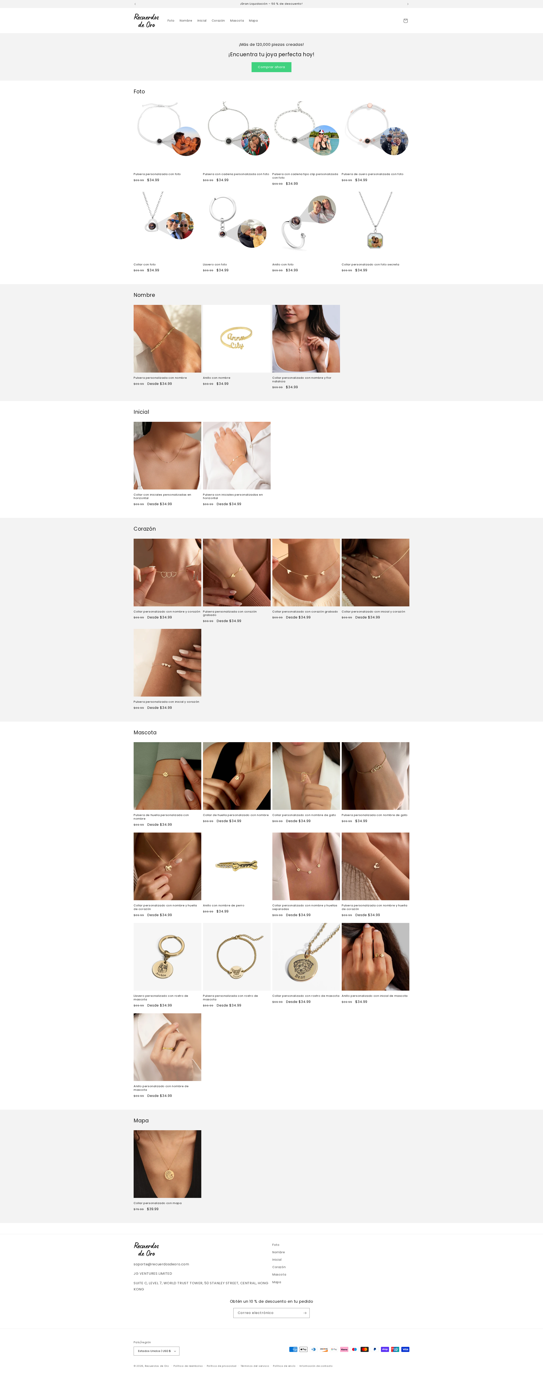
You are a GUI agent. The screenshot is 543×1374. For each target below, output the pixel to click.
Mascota (279, 1274)
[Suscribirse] (304, 1313)
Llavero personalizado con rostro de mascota (161, 997)
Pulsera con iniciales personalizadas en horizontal (233, 496)
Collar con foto (145, 264)
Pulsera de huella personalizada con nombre (161, 817)
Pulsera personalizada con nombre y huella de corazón (374, 907)
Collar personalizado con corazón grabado (305, 612)
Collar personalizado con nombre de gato (304, 815)
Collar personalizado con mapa (158, 1203)
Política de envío (284, 1366)
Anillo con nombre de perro (224, 905)
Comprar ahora (271, 67)
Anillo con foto (283, 264)
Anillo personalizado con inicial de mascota (375, 996)
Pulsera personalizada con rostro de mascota (230, 997)
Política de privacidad (222, 1366)
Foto (275, 1245)
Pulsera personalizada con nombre (160, 378)
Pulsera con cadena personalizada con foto (236, 174)
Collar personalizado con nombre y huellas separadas (304, 907)
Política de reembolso (188, 1366)
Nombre (278, 1252)
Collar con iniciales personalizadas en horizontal (162, 496)
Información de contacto (316, 1366)
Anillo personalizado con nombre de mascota (161, 1088)
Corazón (279, 1267)
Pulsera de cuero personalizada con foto (372, 174)
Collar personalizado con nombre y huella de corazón (165, 907)
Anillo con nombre (216, 378)
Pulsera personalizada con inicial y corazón (166, 702)
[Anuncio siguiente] (408, 4)
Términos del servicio (255, 1366)
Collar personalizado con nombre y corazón (167, 612)
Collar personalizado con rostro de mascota (305, 996)
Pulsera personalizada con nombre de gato (375, 815)
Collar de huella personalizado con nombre (236, 815)
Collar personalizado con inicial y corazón (373, 612)
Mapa (276, 1282)
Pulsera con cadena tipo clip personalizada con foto (305, 176)
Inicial (276, 1260)
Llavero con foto (215, 264)
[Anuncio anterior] (135, 4)
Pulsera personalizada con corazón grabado (230, 613)
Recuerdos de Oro (157, 1366)
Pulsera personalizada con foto (157, 174)
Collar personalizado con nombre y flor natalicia (302, 379)
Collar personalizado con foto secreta (370, 264)
